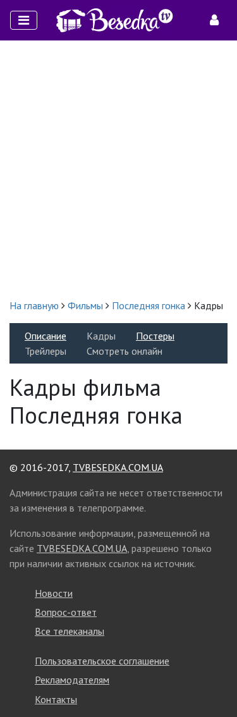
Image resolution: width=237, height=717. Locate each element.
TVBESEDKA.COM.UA (118, 467)
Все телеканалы (69, 631)
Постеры (155, 335)
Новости (54, 593)
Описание (45, 335)
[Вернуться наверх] (215, 679)
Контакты (56, 699)
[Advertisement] (118, 169)
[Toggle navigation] (23, 20)
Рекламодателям (72, 679)
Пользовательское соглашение (102, 660)
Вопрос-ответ (66, 612)
